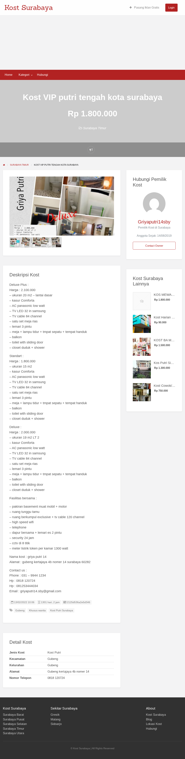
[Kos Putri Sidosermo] (142, 369)
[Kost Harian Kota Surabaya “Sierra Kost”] (142, 323)
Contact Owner (154, 245)
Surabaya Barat (13, 714)
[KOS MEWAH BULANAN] (142, 301)
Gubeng (20, 610)
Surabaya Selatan (15, 723)
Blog (149, 719)
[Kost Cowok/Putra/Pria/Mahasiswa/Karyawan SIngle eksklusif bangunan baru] (142, 392)
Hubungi (42, 74)
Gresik (55, 714)
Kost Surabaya (28, 7)
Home (8, 74)
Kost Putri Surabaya (61, 610)
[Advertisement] (92, 42)
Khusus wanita (37, 610)
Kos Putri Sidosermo (168, 363)
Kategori (24, 74)
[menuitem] (144, 8)
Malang (55, 719)
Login (171, 7)
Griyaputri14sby (154, 221)
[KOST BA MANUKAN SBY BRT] (142, 346)
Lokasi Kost (154, 723)
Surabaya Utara (13, 733)
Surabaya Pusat (13, 719)
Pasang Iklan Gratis (146, 7)
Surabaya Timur (94, 128)
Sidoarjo (56, 723)
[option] (61, 206)
